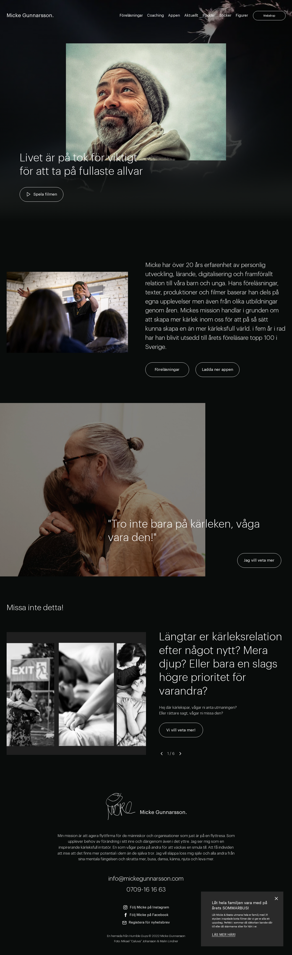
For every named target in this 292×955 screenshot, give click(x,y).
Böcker (225, 15)
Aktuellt (191, 15)
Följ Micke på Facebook (149, 915)
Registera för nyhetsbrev (149, 922)
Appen (174, 15)
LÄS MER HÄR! (223, 935)
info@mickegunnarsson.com (146, 879)
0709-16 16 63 (146, 890)
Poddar (209, 15)
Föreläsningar (131, 15)
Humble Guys (138, 935)
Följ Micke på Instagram (149, 907)
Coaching (155, 15)
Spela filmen (45, 194)
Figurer (242, 15)
